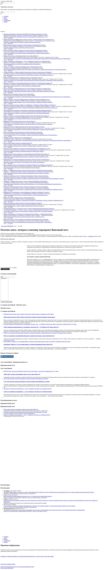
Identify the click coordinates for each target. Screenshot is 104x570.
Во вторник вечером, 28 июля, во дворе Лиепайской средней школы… (22, 167)
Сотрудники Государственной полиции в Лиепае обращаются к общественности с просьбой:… (28, 124)
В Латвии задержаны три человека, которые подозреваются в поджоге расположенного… (27, 53)
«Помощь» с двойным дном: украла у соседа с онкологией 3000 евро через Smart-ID (25, 181)
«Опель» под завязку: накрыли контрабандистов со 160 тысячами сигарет (23, 66)
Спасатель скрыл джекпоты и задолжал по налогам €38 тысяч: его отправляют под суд (27, 148)
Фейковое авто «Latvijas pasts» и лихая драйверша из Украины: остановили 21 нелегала (26, 192)
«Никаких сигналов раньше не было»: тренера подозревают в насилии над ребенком (26, 186)
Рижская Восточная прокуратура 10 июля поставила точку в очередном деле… (24, 216)
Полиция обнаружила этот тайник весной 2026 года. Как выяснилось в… (23, 118)
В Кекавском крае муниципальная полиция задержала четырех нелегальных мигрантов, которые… (29, 91)
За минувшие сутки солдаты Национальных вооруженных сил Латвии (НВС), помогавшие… (28, 222)
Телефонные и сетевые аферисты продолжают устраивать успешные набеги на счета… (26, 156)
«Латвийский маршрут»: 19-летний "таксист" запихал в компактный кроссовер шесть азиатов (29, 208)
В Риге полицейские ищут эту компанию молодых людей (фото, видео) (23, 77)
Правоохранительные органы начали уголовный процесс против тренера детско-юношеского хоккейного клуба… (33, 189)
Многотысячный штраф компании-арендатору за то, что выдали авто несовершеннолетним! (28, 496)
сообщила (91, 236)
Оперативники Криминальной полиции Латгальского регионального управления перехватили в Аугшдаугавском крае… (35, 69)
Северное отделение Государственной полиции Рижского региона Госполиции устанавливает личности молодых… (34, 80)
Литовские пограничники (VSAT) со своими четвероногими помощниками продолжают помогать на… (31, 107)
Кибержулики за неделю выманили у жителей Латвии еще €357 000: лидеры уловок (26, 154)
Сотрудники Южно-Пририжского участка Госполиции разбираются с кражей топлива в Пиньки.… (29, 129)
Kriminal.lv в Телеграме (8, 356)
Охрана (6, 19)
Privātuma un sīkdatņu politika (8, 564)
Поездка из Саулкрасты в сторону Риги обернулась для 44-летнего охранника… (24, 162)
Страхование (7, 20)
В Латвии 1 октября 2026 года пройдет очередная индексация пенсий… (22, 42)
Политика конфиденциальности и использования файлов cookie (17, 566)
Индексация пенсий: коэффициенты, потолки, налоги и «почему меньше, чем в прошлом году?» (29, 39)
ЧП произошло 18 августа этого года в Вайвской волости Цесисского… (22, 64)
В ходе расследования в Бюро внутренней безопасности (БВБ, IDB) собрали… (24, 151)
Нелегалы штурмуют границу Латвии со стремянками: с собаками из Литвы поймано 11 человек (30, 105)
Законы (5, 21)
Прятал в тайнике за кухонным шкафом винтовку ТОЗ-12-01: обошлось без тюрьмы (26, 115)
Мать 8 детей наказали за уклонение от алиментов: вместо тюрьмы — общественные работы (28, 214)
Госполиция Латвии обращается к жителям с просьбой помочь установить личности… (26, 145)
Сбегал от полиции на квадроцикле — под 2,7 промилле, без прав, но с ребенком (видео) (27, 61)
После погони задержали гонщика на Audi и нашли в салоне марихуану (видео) (24, 45)
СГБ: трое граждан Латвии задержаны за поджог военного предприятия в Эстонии (25, 50)
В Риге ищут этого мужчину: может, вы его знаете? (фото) (19, 94)
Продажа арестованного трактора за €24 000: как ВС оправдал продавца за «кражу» (25, 34)
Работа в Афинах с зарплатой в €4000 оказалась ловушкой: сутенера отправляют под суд (27, 99)
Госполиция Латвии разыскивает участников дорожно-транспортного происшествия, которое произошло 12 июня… (34, 178)
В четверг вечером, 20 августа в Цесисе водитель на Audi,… (19, 47)
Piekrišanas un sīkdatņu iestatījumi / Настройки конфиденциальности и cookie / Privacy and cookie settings (27, 556)
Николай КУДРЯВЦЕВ (7, 226)
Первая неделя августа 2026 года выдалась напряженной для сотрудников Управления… (27, 113)
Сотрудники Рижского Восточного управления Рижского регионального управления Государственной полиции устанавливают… (38, 140)
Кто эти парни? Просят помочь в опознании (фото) (18, 143)
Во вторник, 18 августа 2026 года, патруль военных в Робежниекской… (22, 86)
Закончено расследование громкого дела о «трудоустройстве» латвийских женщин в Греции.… (28, 102)
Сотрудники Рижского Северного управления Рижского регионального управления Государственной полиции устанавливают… (37, 58)
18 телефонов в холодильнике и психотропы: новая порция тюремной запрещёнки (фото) (28, 110)
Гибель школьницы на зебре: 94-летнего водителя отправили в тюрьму (23, 203)
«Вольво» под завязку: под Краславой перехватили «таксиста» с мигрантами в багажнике (28, 83)
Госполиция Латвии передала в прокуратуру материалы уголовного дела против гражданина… (29, 75)
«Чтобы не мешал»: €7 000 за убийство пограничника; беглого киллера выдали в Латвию (28, 72)
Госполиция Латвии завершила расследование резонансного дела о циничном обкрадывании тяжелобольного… (33, 184)
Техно (5, 17)
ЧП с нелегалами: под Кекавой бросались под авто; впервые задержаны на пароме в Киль (27, 88)
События (6, 16)
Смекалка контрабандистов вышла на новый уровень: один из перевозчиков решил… (26, 195)
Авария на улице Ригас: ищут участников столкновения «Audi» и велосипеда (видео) (26, 175)
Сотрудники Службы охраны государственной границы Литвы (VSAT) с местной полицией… (28, 211)
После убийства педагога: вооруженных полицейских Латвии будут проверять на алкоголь (28, 165)
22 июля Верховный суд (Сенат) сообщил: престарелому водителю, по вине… (24, 205)
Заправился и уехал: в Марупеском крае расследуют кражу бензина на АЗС (24, 126)
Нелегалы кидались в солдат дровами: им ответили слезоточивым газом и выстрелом (26, 219)
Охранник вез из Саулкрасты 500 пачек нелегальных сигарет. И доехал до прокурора (27, 159)
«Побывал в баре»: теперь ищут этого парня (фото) (18, 137)
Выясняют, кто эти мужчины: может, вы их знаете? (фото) (20, 121)
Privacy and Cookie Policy (7, 568)
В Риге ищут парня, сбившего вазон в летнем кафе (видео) (19, 197)
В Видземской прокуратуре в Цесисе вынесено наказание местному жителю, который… (27, 173)
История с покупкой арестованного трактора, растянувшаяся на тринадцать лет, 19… (26, 36)
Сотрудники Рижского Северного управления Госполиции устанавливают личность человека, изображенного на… (34, 200)
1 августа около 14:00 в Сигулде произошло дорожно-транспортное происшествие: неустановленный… (31, 135)
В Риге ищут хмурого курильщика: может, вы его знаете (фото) (21, 56)
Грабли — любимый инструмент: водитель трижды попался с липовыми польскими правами (28, 170)
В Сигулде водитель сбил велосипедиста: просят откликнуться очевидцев (23, 132)
